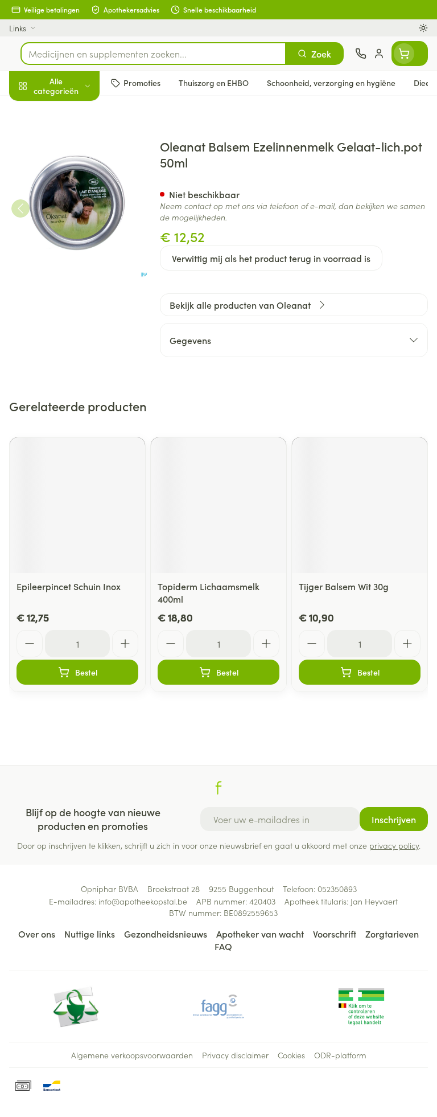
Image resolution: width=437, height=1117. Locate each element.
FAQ (223, 946)
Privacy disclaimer (235, 1055)
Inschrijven (394, 819)
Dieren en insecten (73, 327)
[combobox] (153, 53)
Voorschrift (334, 933)
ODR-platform (340, 1055)
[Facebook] (218, 787)
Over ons (36, 933)
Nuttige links (89, 933)
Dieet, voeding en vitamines (73, 177)
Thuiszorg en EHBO (73, 300)
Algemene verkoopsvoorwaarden (132, 1055)
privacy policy (394, 845)
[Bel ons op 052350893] (360, 53)
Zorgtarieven (392, 933)
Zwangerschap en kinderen (73, 214)
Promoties (30, 110)
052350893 (337, 888)
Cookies (291, 1055)
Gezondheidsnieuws (165, 933)
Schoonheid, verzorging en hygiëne (73, 141)
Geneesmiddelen (73, 355)
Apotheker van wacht (260, 933)
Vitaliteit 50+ (73, 245)
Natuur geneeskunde (73, 272)
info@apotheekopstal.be (142, 901)
